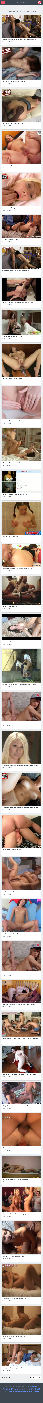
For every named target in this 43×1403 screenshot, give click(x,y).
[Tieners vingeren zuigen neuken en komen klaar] (21, 279)
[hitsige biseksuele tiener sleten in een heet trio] (21, 1083)
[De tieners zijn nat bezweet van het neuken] (21, 615)
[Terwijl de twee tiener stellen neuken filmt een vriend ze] (21, 1013)
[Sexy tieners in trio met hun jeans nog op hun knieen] (21, 1047)
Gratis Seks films (32, 1386)
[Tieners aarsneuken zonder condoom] (21, 1115)
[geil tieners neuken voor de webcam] (21, 1307)
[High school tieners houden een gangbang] (21, 1188)
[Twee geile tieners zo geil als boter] (21, 1345)
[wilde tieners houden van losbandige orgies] (21, 248)
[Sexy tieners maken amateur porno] (21, 1223)
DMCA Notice (15, 1389)
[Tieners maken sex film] (21, 577)
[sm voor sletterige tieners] (21, 216)
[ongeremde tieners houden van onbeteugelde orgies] (21, 16)
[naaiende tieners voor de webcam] (21, 943)
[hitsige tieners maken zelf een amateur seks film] (21, 545)
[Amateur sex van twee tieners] (21, 816)
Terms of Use (26, 1389)
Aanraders (6, 1389)
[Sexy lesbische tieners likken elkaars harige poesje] (21, 981)
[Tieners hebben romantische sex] (21, 345)
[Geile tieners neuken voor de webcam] (21, 1265)
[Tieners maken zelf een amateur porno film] (21, 1157)
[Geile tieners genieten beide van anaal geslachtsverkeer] (21, 732)
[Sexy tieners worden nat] (21, 503)
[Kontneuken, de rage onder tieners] (21, 48)
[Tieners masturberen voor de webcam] (21, 472)
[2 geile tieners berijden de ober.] (21, 311)
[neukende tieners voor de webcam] (21, 693)
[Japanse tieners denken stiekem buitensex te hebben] (21, 651)
